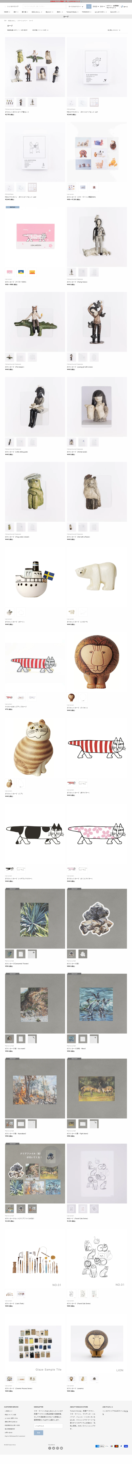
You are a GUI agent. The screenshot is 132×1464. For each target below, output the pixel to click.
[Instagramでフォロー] (57, 1448)
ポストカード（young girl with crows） (80, 367)
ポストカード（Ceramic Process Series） (19, 1388)
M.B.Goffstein (71, 109)
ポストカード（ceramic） (76, 1388)
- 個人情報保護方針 (9, 1429)
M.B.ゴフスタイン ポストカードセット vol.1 (82, 112)
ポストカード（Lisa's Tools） (15, 1303)
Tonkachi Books (72, 12)
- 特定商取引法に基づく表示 (12, 1425)
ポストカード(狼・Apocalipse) (15, 1133)
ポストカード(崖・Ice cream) (15, 1048)
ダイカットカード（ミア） (14, 794)
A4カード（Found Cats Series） (78, 1218)
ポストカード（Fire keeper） (15, 367)
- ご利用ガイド (8, 1411)
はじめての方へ (100, 12)
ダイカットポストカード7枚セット (17, 112)
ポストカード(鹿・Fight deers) (77, 1133)
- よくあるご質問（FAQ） (11, 1418)
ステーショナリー (22, 20)
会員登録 (116, 5)
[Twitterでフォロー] (53, 1448)
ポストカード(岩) (73, 964)
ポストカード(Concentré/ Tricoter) (16, 964)
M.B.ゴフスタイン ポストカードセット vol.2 (20, 197)
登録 (38, 1433)
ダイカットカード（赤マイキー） (78, 793)
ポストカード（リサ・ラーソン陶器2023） (82, 197)
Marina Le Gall (9, 961)
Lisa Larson (70, 194)
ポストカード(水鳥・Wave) (76, 1048)
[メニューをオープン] (5, 6)
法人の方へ (114, 12)
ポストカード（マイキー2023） (16, 282)
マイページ (110, 8)
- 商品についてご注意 (10, 1414)
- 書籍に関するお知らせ (10, 1421)
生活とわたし (36, 12)
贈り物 (24, 12)
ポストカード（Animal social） (77, 452)
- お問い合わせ (8, 1432)
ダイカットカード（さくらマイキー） (80, 879)
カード (31, 20)
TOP (5, 20)
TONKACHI (86, 12)
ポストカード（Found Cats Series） (79, 1303)
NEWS (6, 12)
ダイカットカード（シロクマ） (78, 622)
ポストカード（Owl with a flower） (79, 537)
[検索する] (88, 6)
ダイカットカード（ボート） (15, 622)
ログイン (109, 5)
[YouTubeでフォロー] (61, 1448)
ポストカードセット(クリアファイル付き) (19, 1218)
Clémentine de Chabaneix (13, 109)
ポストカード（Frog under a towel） (17, 537)
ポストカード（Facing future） (77, 282)
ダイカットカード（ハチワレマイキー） (19, 879)
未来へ (59, 12)
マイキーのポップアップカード (16, 707)
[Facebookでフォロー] (49, 1448)
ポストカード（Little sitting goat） (17, 452)
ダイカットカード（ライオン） (78, 708)
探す (15, 12)
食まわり (48, 12)
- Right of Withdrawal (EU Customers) (14, 1436)
